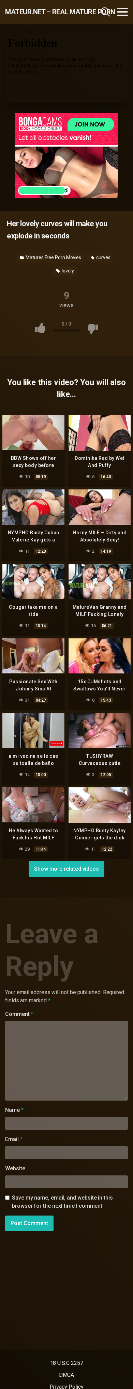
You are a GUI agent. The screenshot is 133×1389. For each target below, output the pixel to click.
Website (15, 1168)
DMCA (66, 1375)
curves (102, 257)
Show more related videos (66, 869)
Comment (19, 1014)
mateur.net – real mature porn (42, 12)
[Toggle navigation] (122, 12)
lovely (67, 270)
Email (13, 1139)
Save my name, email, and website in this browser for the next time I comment (62, 1201)
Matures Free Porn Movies (53, 257)
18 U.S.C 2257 (66, 1363)
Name (14, 1110)
